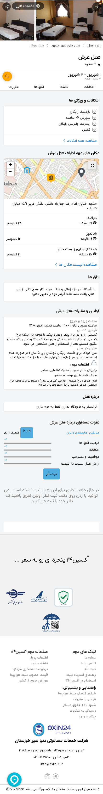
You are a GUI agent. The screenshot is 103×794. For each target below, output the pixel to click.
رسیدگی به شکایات (83, 711)
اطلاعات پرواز (39, 657)
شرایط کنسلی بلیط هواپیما (77, 693)
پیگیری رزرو (87, 716)
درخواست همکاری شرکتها (30, 669)
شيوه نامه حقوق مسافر (79, 705)
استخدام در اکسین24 (81, 680)
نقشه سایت (39, 663)
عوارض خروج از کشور (33, 680)
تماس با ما (88, 663)
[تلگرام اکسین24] (55, 776)
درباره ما (90, 657)
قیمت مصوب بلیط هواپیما (29, 675)
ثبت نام (90, 669)
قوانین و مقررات (84, 699)
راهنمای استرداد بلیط (81, 675)
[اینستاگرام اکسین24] (47, 776)
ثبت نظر (51, 474)
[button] (50, 178)
